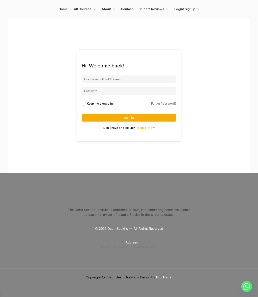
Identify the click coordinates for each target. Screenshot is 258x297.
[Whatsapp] (246, 286)
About (106, 9)
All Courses (83, 9)
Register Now (145, 127)
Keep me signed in (100, 103)
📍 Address (129, 242)
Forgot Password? (163, 103)
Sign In (129, 117)
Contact (127, 9)
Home (63, 9)
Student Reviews (151, 9)
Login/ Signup (184, 9)
